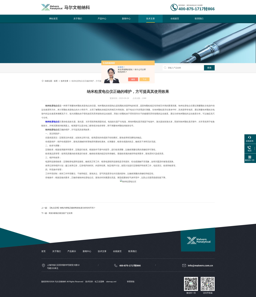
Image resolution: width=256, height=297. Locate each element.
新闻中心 (126, 18)
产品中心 (102, 18)
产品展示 (71, 251)
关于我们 (77, 18)
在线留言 (175, 18)
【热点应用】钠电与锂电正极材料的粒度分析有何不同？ (72, 208)
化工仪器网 (99, 281)
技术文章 (150, 18)
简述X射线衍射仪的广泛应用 (60, 213)
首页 (56, 81)
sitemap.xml (111, 281)
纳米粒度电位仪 (52, 121)
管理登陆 (130, 281)
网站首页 (53, 18)
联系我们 (199, 18)
